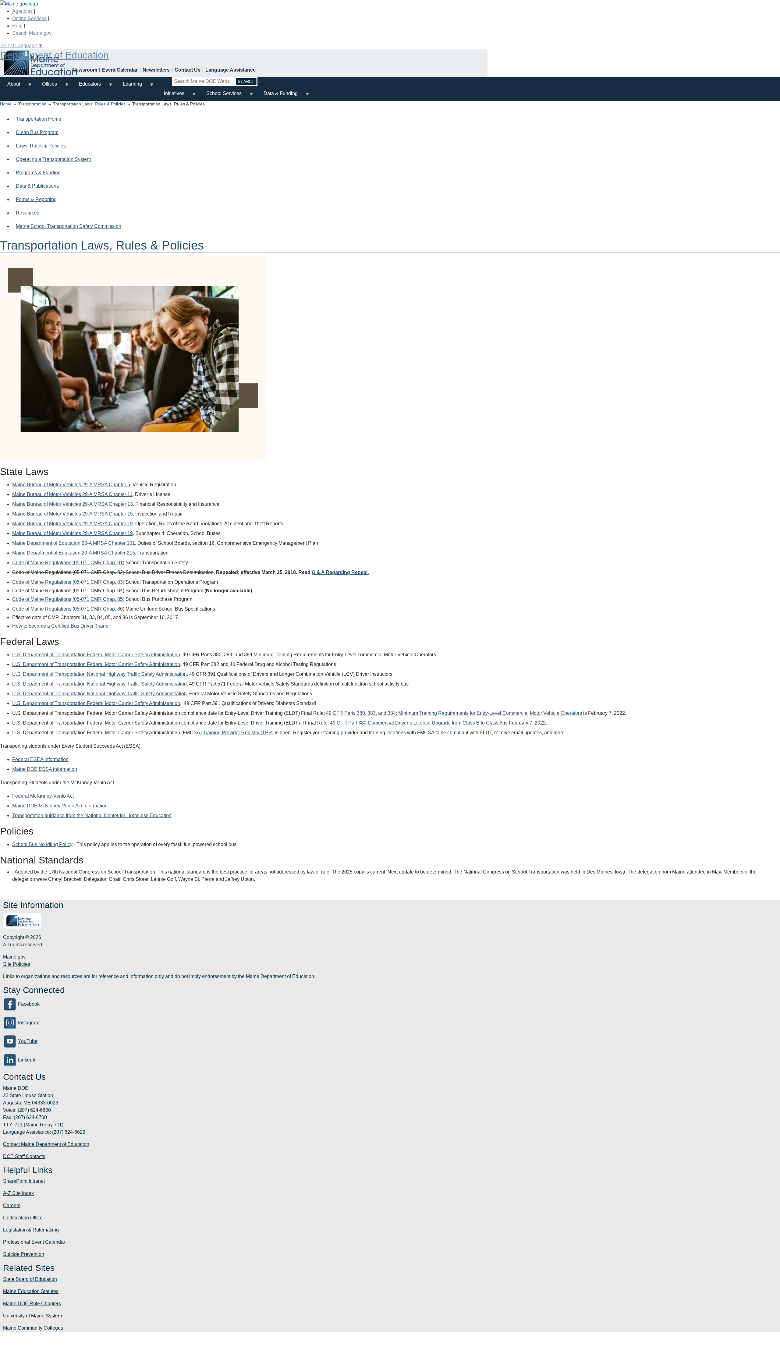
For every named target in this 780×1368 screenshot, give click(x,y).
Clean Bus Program (37, 132)
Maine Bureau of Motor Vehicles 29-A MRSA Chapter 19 (72, 523)
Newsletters (156, 70)
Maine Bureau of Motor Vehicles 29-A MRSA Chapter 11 (72, 494)
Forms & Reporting (36, 199)
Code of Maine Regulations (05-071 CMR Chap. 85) (68, 599)
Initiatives (170, 96)
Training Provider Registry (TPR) (238, 732)
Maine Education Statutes (30, 1291)
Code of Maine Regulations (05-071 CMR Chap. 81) (68, 562)
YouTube (27, 1041)
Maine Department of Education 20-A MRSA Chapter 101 (73, 543)
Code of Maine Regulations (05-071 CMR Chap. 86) (68, 608)
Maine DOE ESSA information (44, 769)
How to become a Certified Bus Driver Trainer (61, 626)
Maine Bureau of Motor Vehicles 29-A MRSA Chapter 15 (72, 513)
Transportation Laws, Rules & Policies (89, 103)
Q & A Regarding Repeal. (340, 572)
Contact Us (187, 70)
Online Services (29, 18)
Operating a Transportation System (53, 159)
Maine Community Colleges (33, 1328)
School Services (220, 96)
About (10, 86)
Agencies (22, 11)
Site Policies (16, 964)
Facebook (29, 1004)
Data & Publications (37, 186)
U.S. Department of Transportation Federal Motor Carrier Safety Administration (96, 654)
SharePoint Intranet (24, 1181)
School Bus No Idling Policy (42, 844)
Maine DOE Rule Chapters (32, 1303)
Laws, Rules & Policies (41, 145)
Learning (128, 86)
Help (17, 25)
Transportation (32, 103)
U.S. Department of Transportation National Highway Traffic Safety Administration (99, 674)
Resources (27, 212)
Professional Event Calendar (34, 1242)
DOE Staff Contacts (24, 1156)
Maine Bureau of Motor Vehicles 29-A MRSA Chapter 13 (72, 504)
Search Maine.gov (31, 33)
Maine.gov (14, 956)
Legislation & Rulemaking (31, 1229)
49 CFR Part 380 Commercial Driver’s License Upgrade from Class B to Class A (416, 722)
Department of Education (54, 55)
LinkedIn (27, 1059)
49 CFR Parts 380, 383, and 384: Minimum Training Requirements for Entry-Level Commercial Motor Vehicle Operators (454, 713)
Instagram (28, 1022)
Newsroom (84, 70)
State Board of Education (30, 1279)
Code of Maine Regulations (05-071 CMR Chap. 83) (68, 582)
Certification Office (23, 1217)
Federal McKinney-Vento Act (43, 796)
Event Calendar (120, 70)
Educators (86, 86)
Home (6, 103)
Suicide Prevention (23, 1254)
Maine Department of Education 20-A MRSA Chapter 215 (73, 552)
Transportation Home (38, 119)
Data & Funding (277, 96)
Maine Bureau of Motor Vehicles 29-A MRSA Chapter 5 (71, 484)
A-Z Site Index (18, 1193)
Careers (11, 1205)
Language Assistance (230, 70)
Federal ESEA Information (40, 759)
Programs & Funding (38, 172)
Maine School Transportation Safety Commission (68, 226)
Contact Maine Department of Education (46, 1144)
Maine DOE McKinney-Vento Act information (60, 805)
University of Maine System (32, 1315)
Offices (46, 86)
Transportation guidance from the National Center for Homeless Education (92, 815)
